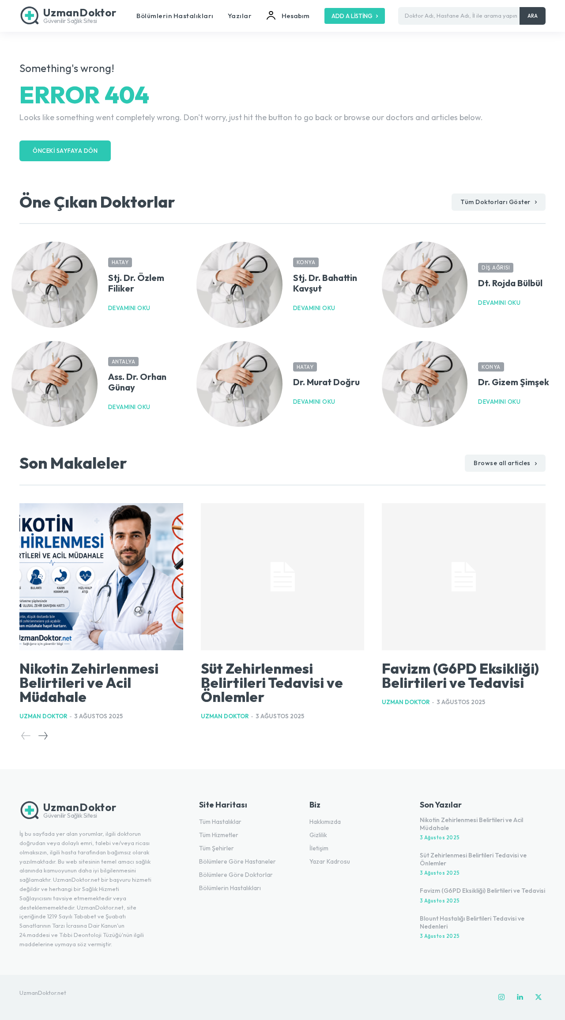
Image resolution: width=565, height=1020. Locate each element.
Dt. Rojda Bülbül (510, 282)
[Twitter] (538, 997)
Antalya (124, 361)
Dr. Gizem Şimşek (513, 381)
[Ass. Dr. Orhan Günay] (54, 384)
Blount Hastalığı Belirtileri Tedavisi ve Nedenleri (472, 922)
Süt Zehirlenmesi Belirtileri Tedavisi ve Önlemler (272, 682)
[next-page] (42, 735)
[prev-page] (26, 735)
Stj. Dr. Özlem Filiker (136, 283)
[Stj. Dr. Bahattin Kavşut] (239, 285)
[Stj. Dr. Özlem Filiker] (54, 285)
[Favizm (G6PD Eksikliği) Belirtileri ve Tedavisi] (464, 577)
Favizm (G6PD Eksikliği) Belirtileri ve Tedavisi (460, 675)
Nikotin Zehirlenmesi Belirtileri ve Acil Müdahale (88, 682)
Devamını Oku (129, 308)
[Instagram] (501, 997)
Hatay (120, 262)
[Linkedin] (520, 997)
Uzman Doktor (43, 716)
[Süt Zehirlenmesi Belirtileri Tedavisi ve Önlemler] (283, 577)
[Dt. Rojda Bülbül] (425, 285)
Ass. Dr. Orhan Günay (137, 382)
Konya (306, 262)
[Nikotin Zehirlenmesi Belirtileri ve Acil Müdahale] (101, 577)
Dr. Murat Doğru (326, 381)
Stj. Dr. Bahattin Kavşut (325, 283)
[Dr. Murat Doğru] (239, 384)
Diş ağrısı (496, 267)
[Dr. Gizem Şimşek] (425, 384)
